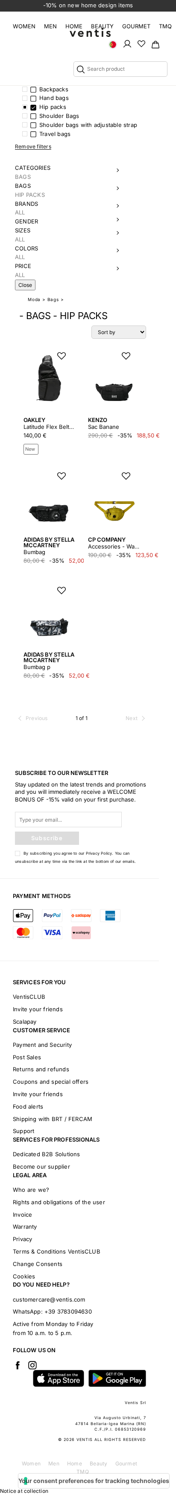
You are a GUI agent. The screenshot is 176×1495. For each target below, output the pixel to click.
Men (50, 26)
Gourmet (136, 26)
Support (23, 1130)
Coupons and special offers (50, 1081)
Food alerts (28, 1106)
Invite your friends (38, 1009)
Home (73, 26)
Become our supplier (41, 1166)
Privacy (22, 1239)
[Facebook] (17, 1365)
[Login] (127, 43)
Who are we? (31, 1189)
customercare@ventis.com (49, 1299)
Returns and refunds (41, 1069)
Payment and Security (42, 1044)
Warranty (25, 1226)
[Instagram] (32, 1365)
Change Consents (37, 1263)
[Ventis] (90, 32)
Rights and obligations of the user (59, 1202)
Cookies (24, 1276)
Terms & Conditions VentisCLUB (56, 1251)
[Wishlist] (141, 43)
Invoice (22, 1214)
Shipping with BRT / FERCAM (52, 1118)
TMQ (165, 26)
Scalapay (25, 1021)
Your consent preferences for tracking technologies (93, 1480)
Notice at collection (24, 1491)
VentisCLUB (29, 996)
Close (25, 285)
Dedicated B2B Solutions (46, 1154)
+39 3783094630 (68, 1311)
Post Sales (27, 1057)
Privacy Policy (99, 853)
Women (24, 26)
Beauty (102, 26)
